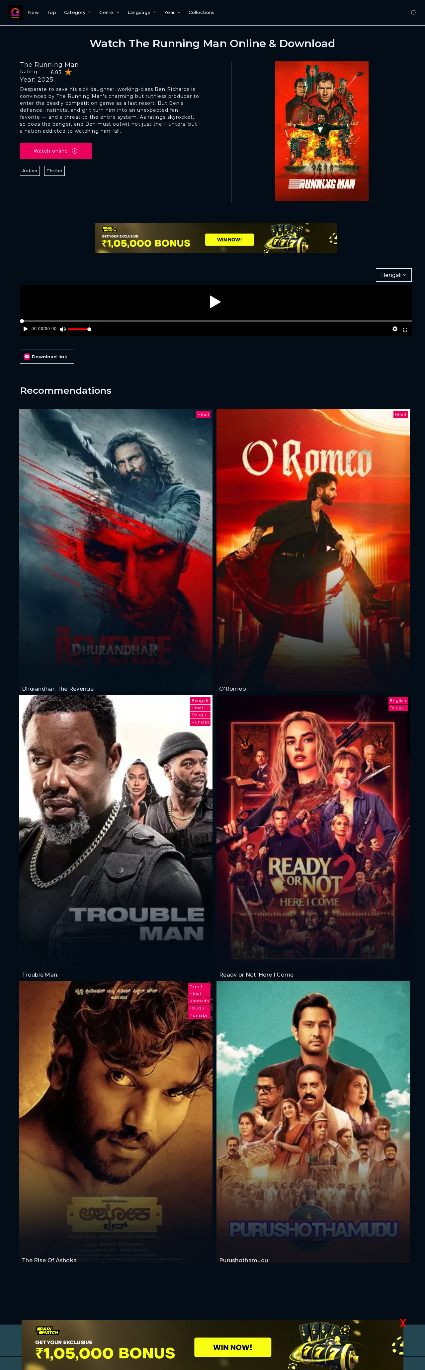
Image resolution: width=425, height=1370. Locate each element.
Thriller (54, 170)
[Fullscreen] (404, 329)
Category (74, 12)
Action (30, 170)
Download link (49, 356)
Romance (230, 676)
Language (139, 12)
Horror (227, 962)
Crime (47, 676)
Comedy (50, 962)
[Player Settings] (395, 329)
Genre (106, 12)
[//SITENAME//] (14, 12)
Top (51, 12)
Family (227, 1248)
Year (169, 12)
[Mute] (63, 329)
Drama (48, 1248)
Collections (201, 12)
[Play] (215, 301)
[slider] (79, 332)
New (33, 12)
